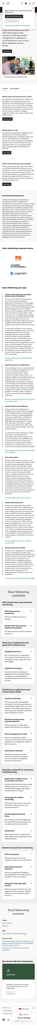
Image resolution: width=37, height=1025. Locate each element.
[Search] (22, 3)
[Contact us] (33, 3)
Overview (5, 88)
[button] (3, 3)
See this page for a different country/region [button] (17, 25)
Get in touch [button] (11, 993)
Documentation (14, 88)
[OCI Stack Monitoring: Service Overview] (18, 65)
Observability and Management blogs (14, 933)
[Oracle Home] (8, 3)
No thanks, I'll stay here (11, 21)
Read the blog (6, 152)
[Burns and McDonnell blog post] (18, 266)
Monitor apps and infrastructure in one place (17, 96)
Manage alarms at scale (10, 130)
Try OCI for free (7, 51)
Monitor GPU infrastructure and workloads (16, 164)
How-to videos (7, 923)
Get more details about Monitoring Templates (20, 578)
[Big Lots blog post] (18, 258)
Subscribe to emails (7, 1013)
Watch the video (7, 119)
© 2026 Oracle (6, 1007)
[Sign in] (30, 3)
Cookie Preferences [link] (7, 1010)
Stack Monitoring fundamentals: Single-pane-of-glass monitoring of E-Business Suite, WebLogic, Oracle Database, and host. (18, 943)
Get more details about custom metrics (17, 498)
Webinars (5, 926)
